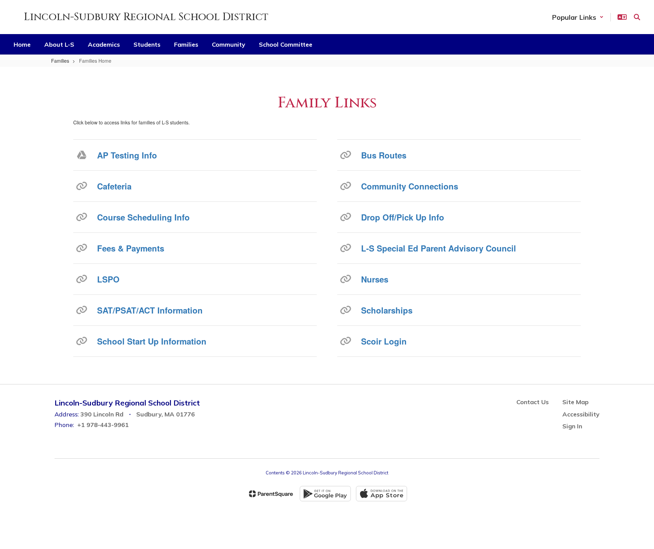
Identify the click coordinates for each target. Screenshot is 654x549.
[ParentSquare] (271, 494)
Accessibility (581, 414)
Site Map (575, 402)
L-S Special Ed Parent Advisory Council (438, 248)
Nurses (374, 279)
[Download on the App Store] (381, 493)
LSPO (108, 279)
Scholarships (386, 310)
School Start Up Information (151, 341)
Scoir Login (384, 341)
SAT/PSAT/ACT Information (150, 310)
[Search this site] (637, 17)
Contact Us (532, 402)
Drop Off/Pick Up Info (402, 217)
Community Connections (409, 186)
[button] (578, 17)
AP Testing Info (127, 155)
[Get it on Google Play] (325, 493)
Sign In (572, 426)
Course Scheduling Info (143, 217)
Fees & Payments (130, 248)
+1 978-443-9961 (103, 425)
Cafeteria (114, 186)
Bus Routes (383, 155)
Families (60, 60)
